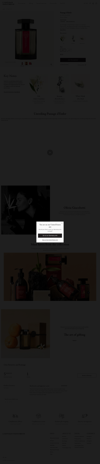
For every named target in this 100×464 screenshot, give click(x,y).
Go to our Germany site (50, 235)
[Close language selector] (62, 223)
